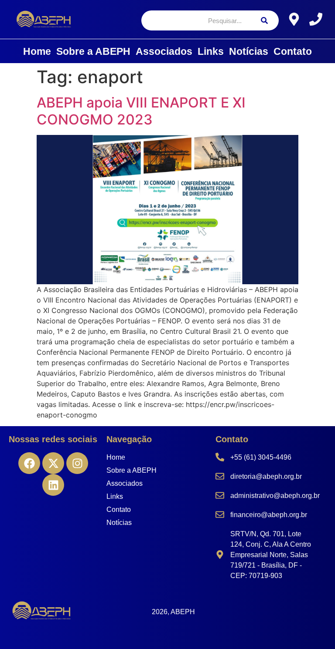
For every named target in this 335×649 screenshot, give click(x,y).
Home (37, 51)
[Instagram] (77, 463)
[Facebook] (29, 463)
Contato (292, 51)
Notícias (248, 51)
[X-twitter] (53, 463)
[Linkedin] (53, 485)
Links (211, 51)
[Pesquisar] (264, 20)
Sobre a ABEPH (93, 51)
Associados (164, 51)
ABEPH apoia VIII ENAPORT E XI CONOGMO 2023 (141, 111)
